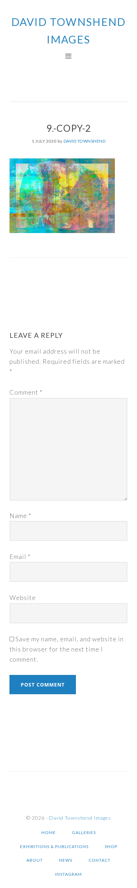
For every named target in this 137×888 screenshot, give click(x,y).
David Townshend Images (80, 818)
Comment (26, 392)
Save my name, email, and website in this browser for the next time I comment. (66, 649)
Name (20, 515)
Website (22, 597)
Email (20, 556)
